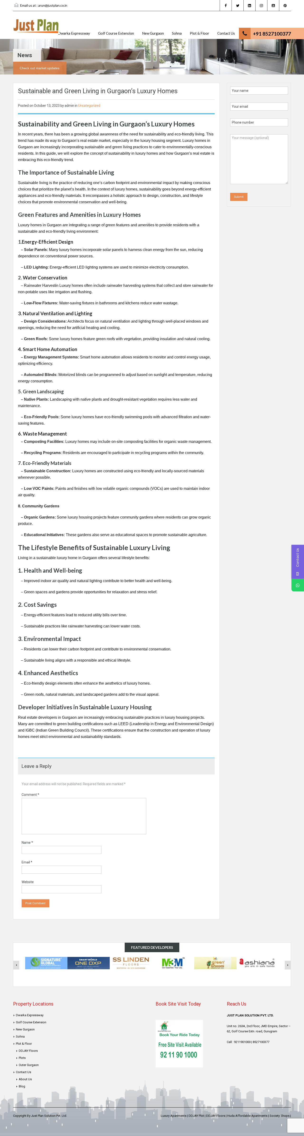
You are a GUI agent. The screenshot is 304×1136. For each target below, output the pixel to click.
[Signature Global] (46, 963)
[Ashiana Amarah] (258, 963)
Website (28, 882)
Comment (30, 795)
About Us (25, 1079)
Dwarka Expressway (74, 33)
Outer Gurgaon (29, 1065)
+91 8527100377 (272, 34)
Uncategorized (89, 105)
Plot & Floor (199, 33)
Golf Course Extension (116, 33)
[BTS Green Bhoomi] (215, 963)
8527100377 (261, 1042)
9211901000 (242, 1042)
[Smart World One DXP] (88, 963)
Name (27, 842)
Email (27, 862)
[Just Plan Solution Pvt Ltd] (36, 28)
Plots (22, 1058)
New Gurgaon (153, 33)
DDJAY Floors (28, 1051)
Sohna (177, 33)
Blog (22, 1086)
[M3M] (173, 963)
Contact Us (226, 33)
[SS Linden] (131, 963)
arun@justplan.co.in (52, 5)
